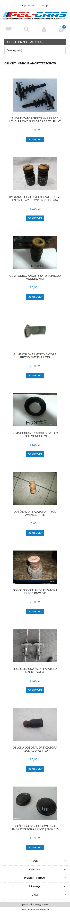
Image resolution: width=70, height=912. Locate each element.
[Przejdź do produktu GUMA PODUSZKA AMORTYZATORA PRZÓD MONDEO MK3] (35, 409)
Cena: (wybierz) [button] (14, 50)
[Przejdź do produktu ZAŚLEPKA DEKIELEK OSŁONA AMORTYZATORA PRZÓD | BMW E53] (35, 803)
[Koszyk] (61, 29)
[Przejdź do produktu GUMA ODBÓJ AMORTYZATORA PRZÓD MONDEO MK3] (35, 252)
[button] (9, 29)
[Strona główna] (35, 15)
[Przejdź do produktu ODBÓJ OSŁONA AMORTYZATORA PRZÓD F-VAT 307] (35, 645)
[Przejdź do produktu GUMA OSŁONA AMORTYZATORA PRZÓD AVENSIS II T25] (35, 331)
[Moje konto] (43, 29)
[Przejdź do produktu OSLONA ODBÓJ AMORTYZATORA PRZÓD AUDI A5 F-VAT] (35, 724)
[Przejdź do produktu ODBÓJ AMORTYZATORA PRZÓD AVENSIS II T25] (35, 488)
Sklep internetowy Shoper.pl (35, 909)
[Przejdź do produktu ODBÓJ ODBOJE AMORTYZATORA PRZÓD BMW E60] (35, 567)
